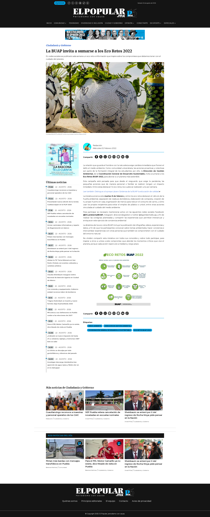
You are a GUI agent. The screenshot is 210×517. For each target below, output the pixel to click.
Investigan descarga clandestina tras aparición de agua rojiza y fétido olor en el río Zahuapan (63, 365)
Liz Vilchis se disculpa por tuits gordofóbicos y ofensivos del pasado (62, 352)
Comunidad (59, 23)
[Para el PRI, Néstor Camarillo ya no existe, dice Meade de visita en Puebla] (104, 449)
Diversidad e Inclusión (92, 23)
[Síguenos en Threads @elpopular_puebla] (87, 3)
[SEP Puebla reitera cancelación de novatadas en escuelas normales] (104, 400)
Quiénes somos (69, 501)
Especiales (169, 23)
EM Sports (155, 23)
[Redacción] (87, 147)
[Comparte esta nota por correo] (114, 157)
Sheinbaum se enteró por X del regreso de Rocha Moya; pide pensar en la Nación (63, 250)
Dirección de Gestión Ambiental (118, 326)
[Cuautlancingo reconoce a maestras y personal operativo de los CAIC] (65, 400)
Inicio (49, 23)
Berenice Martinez (51, 467)
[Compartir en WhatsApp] (105, 157)
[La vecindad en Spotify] (62, 160)
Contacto (123, 501)
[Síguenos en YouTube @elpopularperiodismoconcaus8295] (80, 3)
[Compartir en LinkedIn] (122, 157)
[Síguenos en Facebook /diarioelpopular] (69, 3)
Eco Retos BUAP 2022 (142, 330)
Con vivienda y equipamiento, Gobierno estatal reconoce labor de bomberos (62, 290)
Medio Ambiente (94, 326)
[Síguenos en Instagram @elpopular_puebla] (76, 3)
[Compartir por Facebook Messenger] (118, 157)
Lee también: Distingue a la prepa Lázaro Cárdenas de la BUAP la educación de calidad (121, 191)
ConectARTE (142, 23)
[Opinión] (105, 35)
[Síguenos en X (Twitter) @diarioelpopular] (72, 3)
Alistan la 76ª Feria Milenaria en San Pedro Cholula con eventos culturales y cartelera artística (62, 263)
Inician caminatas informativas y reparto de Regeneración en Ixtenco (63, 226)
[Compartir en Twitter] (101, 157)
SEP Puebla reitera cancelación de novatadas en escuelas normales (60, 215)
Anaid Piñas (89, 419)
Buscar (61, 3)
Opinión (128, 23)
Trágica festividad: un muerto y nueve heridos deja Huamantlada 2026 (62, 302)
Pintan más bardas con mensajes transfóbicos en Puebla (60, 238)
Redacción (97, 145)
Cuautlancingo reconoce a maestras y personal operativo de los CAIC (62, 191)
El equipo (110, 501)
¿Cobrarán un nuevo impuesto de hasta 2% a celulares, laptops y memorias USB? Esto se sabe (63, 338)
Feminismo (74, 23)
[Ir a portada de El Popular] (105, 13)
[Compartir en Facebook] (96, 157)
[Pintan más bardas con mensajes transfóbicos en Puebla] (65, 449)
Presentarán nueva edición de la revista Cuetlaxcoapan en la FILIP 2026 (63, 203)
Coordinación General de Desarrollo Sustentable (109, 330)
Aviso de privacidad (141, 501)
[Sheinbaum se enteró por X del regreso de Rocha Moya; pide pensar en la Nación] (144, 400)
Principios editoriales (91, 501)
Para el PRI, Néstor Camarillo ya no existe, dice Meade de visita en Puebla (63, 325)
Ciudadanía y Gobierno (58, 45)
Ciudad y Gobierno (114, 23)
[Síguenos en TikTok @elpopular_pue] (83, 3)
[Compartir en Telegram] (109, 157)
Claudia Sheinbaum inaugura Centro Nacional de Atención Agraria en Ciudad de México (63, 277)
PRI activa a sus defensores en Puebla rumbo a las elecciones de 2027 (62, 314)
